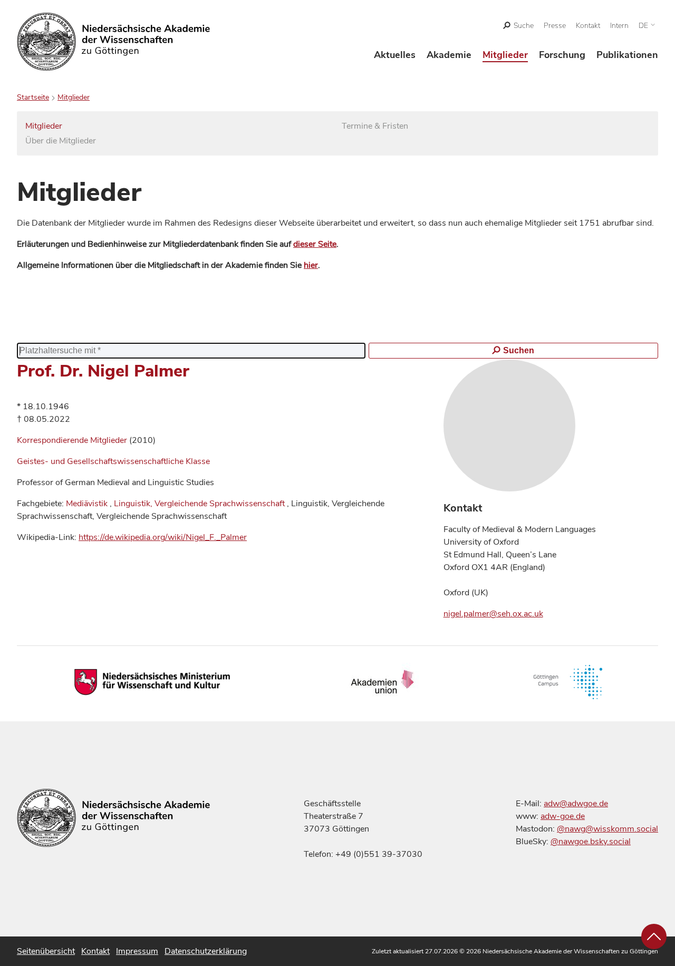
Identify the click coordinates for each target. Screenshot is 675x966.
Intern (619, 26)
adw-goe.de (563, 816)
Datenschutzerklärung (206, 951)
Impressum (137, 951)
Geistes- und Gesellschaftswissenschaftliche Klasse (113, 461)
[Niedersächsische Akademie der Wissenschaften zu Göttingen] (113, 42)
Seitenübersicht (46, 951)
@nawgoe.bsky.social (591, 841)
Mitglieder (505, 55)
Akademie (449, 55)
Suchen (518, 350)
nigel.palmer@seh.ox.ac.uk (493, 614)
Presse (555, 26)
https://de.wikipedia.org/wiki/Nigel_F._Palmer (163, 537)
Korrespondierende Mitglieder (73, 440)
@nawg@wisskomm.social (607, 829)
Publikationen (627, 55)
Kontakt (588, 26)
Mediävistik (87, 503)
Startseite (33, 97)
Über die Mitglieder (60, 141)
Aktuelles (395, 55)
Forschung (562, 55)
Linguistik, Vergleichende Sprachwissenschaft (199, 503)
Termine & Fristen (375, 126)
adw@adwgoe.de (576, 803)
